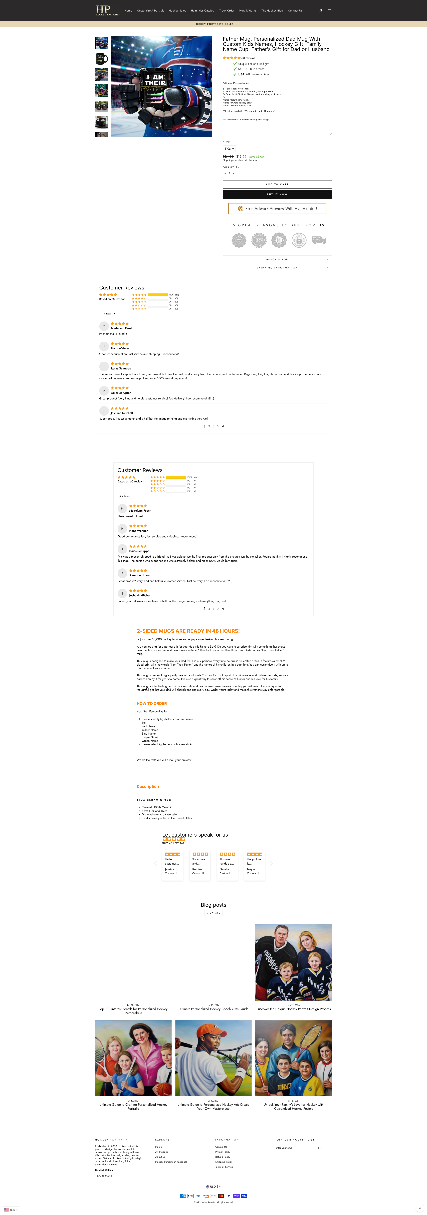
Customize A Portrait (150, 10)
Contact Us (295, 10)
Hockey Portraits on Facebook (171, 1162)
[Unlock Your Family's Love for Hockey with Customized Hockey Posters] (293, 1058)
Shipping (228, 160)
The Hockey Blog (272, 10)
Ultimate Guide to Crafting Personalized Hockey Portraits (133, 1106)
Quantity (231, 167)
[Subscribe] (320, 1148)
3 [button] (213, 426)
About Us (160, 1157)
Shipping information (277, 267)
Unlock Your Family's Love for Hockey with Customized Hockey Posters (294, 1106)
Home (128, 10)
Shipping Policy (223, 1162)
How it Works (247, 10)
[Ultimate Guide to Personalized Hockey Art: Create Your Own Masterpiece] (213, 1058)
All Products (161, 1152)
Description (277, 259)
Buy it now (277, 194)
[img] (120, 323)
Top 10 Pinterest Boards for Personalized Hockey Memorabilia (133, 1011)
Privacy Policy (222, 1152)
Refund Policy (222, 1157)
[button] (232, 58)
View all (213, 912)
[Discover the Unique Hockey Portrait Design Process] (293, 962)
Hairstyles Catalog (202, 10)
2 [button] (209, 426)
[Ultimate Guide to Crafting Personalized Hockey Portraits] (133, 1058)
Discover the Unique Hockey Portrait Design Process (294, 1009)
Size (226, 142)
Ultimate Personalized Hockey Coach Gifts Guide (213, 1009)
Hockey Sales (177, 10)
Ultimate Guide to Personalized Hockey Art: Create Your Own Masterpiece (213, 1106)
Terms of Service (224, 1167)
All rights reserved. (225, 1202)
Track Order (226, 10)
